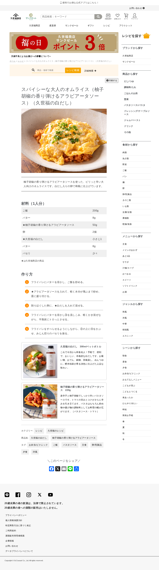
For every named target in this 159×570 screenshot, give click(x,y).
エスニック (128, 336)
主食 (84, 445)
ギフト (91, 25)
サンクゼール (71, 25)
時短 (125, 409)
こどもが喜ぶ (129, 385)
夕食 (25, 452)
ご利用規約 (10, 530)
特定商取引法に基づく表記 (18, 525)
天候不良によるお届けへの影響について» (30, 56)
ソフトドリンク (130, 286)
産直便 (52, 25)
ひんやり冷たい (130, 403)
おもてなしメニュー (132, 379)
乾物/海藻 (127, 224)
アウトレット (125, 25)
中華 (125, 324)
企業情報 (9, 541)
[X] (58, 469)
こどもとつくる (130, 391)
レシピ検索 (72, 70)
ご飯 (55, 445)
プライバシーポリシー (16, 515)
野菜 (125, 164)
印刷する (112, 80)
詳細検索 (89, 71)
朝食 (125, 356)
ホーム (13, 61)
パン (125, 176)
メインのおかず (130, 250)
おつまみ (127, 274)
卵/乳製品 (97, 445)
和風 (125, 312)
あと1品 (126, 256)
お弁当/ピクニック (38, 445)
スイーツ (127, 280)
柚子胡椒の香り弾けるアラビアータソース (73, 438)
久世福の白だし (39, 438)
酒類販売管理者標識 (15, 536)
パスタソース (70, 445)
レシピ (106, 25)
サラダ (126, 262)
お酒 (125, 292)
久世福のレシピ (56, 430)
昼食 (125, 362)
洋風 (35, 452)
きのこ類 (127, 200)
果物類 (126, 218)
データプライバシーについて (19, 551)
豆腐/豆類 (127, 212)
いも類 (126, 206)
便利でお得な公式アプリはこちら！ (80, 2)
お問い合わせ (136, 8)
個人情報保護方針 (13, 520)
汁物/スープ (128, 268)
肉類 (125, 152)
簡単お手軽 (128, 415)
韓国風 (126, 330)
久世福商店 (34, 25)
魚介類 (126, 158)
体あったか (128, 397)
